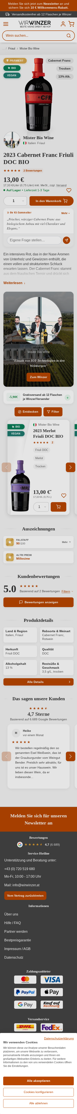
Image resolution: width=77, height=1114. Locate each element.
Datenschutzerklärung (59, 1038)
